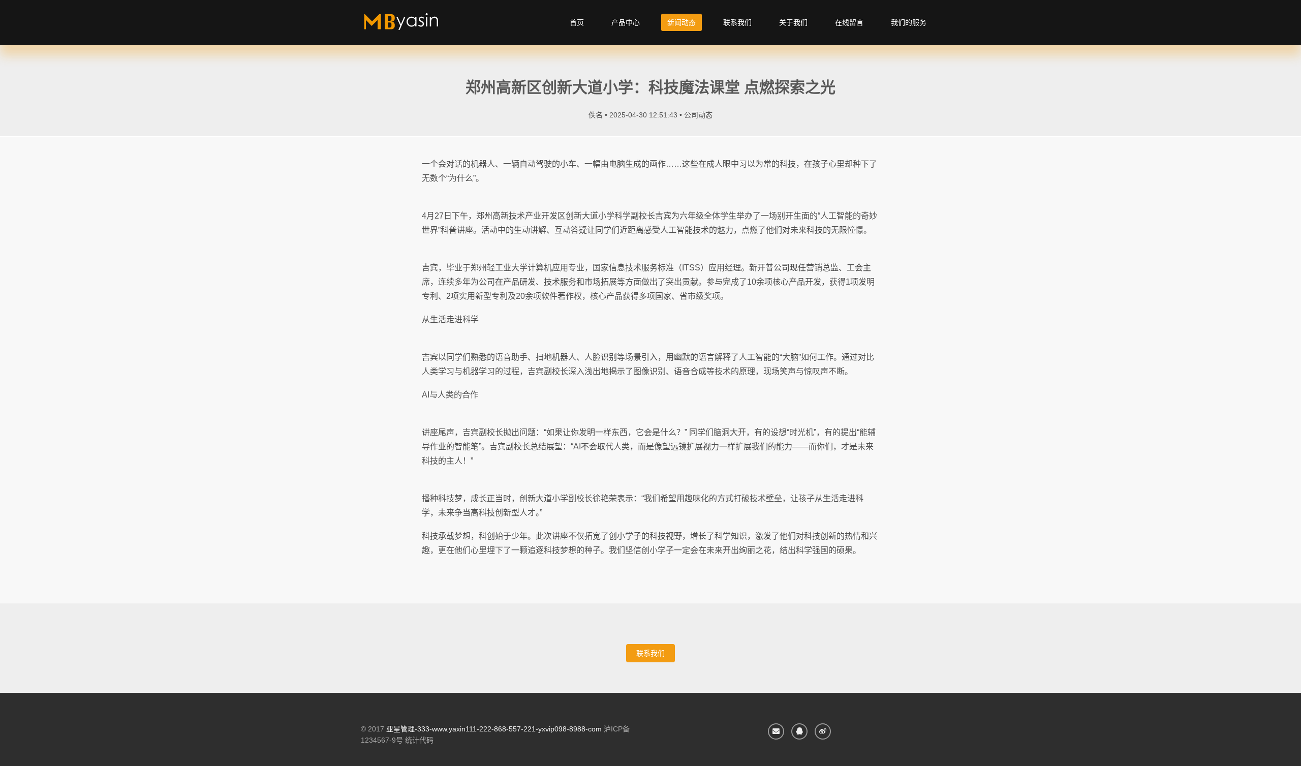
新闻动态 (681, 22)
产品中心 (625, 22)
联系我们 (737, 22)
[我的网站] (413, 25)
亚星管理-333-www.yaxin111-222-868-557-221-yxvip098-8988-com (494, 729)
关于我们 (793, 22)
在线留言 (849, 22)
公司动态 (698, 115)
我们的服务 (908, 22)
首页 (577, 22)
